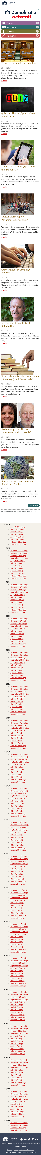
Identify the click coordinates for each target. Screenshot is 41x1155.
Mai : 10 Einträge (17, 738)
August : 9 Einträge (17, 561)
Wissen (10, 31)
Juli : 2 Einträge (16, 1070)
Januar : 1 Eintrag (17, 1116)
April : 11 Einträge (17, 774)
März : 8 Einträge (17, 539)
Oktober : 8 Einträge (18, 691)
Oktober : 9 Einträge (18, 556)
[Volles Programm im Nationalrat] (17, 51)
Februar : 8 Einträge (18, 542)
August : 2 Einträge (17, 1036)
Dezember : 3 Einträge (19, 1026)
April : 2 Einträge (16, 1077)
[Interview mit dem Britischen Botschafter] (17, 309)
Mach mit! (11, 36)
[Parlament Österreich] (11, 1139)
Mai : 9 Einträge (16, 568)
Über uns (9, 1150)
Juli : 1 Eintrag (16, 1038)
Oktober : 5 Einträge (18, 1096)
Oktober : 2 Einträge (18, 1128)
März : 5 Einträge (17, 1049)
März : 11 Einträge (17, 573)
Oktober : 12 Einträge (18, 624)
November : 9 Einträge (19, 553)
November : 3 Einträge (19, 1062)
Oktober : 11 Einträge (18, 827)
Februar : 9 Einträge (18, 610)
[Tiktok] (29, 1139)
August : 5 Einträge (17, 595)
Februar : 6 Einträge (18, 983)
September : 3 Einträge (19, 1033)
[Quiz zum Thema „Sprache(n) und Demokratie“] (17, 99)
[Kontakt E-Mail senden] (25, 1139)
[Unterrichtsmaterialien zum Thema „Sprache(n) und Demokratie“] (17, 362)
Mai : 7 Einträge (16, 602)
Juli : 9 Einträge (16, 563)
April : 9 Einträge (16, 571)
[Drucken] (21, 1139)
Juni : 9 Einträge (16, 837)
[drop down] (37, 23)
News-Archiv (32, 511)
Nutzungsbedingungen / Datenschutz (24, 1150)
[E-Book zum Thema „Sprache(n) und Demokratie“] (17, 152)
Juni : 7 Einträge (16, 702)
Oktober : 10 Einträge (18, 759)
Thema (9, 23)
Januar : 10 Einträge (18, 544)
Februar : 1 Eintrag (17, 1114)
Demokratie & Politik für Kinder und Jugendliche (14, 511)
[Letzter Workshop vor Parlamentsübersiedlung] (17, 204)
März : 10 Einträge (17, 607)
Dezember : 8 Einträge (19, 551)
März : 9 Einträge (17, 675)
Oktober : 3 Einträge (18, 1031)
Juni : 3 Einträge (16, 1041)
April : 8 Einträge (16, 639)
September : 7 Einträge (19, 626)
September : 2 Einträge (19, 1099)
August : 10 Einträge (18, 527)
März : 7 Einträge (17, 777)
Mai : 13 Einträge (17, 772)
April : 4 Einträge (16, 1046)
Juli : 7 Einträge (16, 835)
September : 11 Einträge (19, 592)
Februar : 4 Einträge (18, 1051)
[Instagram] (32, 1139)
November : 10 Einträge (19, 757)
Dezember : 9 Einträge (19, 584)
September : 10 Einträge (19, 728)
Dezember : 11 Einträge (19, 890)
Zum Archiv (33, 505)
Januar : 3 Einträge (17, 1054)
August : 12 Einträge (18, 934)
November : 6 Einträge (19, 1028)
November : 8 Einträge (19, 587)
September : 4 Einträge (19, 1067)
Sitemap (25, 1152)
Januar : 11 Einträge (18, 816)
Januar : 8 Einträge (17, 612)
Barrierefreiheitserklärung (13, 1152)
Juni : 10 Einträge (17, 600)
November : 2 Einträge (19, 1094)
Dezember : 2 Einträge (19, 1060)
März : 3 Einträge (17, 1080)
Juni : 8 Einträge (16, 532)
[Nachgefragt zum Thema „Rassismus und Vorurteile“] (17, 415)
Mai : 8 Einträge (16, 534)
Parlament (11, 27)
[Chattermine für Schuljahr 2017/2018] (17, 256)
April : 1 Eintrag (16, 1109)
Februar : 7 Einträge (18, 576)
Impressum (33, 1152)
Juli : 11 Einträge (17, 801)
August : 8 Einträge (17, 629)
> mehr (4, 81)
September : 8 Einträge (19, 864)
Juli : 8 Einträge (16, 631)
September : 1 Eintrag (18, 1130)
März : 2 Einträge (17, 1111)
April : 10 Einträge (17, 537)
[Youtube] (36, 1139)
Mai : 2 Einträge (16, 1044)
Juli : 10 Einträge (17, 529)
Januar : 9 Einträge (17, 646)
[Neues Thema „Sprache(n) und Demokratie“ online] (17, 467)
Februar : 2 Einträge (18, 1083)
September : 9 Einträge (19, 558)
